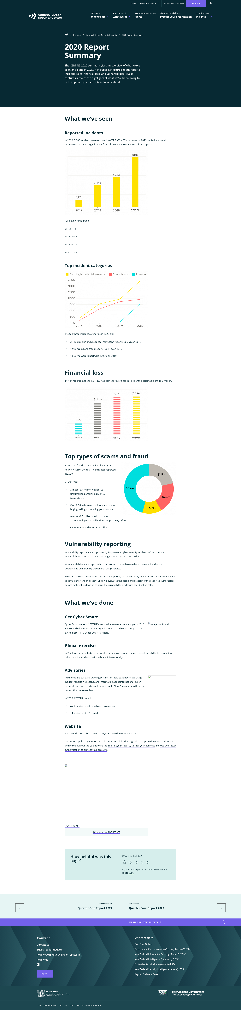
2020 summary (106, 832)
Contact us (43, 944)
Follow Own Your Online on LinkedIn (58, 954)
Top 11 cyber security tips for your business (131, 745)
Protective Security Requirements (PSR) (154, 964)
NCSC (131, 872)
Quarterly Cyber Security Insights (101, 35)
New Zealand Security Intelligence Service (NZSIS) (159, 969)
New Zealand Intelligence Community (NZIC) (156, 959)
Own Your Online (151, 4)
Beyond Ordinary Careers (147, 974)
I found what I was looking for (145, 887)
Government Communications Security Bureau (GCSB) (162, 949)
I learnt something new (141, 880)
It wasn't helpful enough (142, 882)
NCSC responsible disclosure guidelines (83, 1005)
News (133, 3)
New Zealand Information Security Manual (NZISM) (160, 954)
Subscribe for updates (174, 3)
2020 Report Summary (132, 35)
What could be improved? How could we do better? (144, 873)
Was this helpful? (132, 856)
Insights (77, 35)
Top (223, 923)
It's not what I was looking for (145, 889)
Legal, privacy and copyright (49, 1005)
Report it (45, 973)
